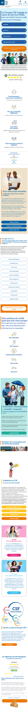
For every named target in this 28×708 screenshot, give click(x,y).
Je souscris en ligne (14, 518)
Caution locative (14, 283)
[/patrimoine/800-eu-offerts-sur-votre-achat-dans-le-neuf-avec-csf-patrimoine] (14, 449)
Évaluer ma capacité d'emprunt (14, 226)
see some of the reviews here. (14, 667)
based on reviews (14, 666)
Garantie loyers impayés (14, 287)
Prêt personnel (14, 295)
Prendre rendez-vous (14, 229)
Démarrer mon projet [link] (20, 4)
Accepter (15, 700)
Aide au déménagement (14, 259)
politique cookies (7, 694)
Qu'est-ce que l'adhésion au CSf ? (14, 507)
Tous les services (14, 514)
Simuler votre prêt (14, 222)
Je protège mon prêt (14, 433)
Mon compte (25, 3)
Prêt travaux (14, 267)
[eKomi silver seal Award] (6, 75)
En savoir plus (9, 644)
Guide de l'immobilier (14, 275)
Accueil (2, 6)
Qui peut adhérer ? (14, 510)
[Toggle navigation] (2, 2)
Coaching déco (14, 291)
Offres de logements (14, 279)
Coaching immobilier (14, 271)
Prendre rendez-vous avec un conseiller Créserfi (14, 308)
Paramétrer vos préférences (14, 697)
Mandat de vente (14, 263)
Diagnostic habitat (14, 299)
